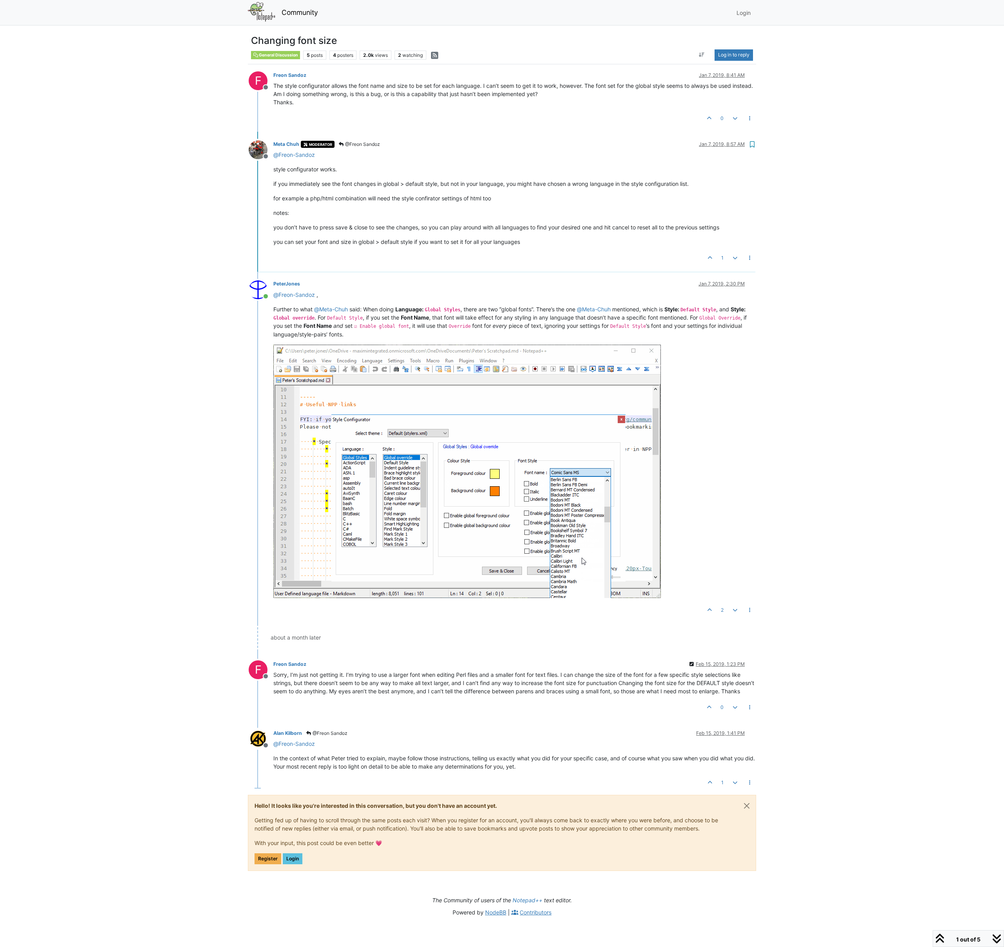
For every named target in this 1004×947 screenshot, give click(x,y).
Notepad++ (527, 900)
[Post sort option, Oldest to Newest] (701, 54)
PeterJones (286, 284)
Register (268, 859)
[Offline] (261, 149)
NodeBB (495, 912)
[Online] (261, 288)
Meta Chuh (286, 144)
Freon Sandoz (289, 75)
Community (300, 12)
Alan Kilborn (287, 733)
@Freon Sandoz (362, 144)
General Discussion (278, 55)
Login (292, 859)
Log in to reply (733, 55)
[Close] (747, 805)
